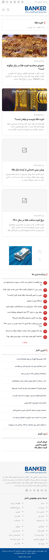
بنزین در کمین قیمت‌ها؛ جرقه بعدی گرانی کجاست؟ (24, 295)
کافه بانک (41, 531)
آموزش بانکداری (39, 539)
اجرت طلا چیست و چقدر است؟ (29, 119)
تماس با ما (40, 512)
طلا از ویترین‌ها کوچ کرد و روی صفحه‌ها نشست (31, 359)
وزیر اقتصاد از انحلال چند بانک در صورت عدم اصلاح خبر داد (23, 283)
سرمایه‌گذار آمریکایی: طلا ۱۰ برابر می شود (33, 374)
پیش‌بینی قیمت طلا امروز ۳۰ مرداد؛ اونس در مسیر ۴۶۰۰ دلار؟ (23, 324)
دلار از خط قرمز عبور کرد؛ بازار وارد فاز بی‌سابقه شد (30, 366)
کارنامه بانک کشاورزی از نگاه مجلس (35, 403)
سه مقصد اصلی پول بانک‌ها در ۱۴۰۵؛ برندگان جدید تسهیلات (27, 425)
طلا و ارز (17, 516)
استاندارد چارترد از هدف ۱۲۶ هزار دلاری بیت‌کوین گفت (29, 410)
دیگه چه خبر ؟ (39, 535)
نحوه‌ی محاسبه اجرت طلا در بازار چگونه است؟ (25, 67)
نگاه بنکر (17, 543)
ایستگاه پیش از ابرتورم (34, 301)
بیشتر (25, 342)
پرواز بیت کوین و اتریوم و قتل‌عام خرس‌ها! (27, 318)
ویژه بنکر (41, 543)
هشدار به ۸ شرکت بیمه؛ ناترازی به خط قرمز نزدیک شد (29, 417)
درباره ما (41, 508)
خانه (42, 503)
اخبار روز (41, 516)
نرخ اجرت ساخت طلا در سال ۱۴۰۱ (28, 220)
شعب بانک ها (15, 539)
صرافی (18, 526)
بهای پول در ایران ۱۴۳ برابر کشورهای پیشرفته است (24, 312)
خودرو (18, 512)
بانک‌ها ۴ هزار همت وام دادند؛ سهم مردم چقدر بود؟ (24, 336)
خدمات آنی (16, 531)
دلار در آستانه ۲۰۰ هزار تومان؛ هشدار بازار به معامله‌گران (29, 381)
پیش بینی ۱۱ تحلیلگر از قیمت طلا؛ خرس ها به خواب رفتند (22, 289)
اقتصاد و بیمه (15, 503)
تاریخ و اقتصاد (15, 508)
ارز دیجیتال (40, 520)
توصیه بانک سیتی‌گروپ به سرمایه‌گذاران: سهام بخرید (24, 306)
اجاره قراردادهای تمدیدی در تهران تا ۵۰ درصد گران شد (29, 396)
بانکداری (41, 526)
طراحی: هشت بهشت (24, 557)
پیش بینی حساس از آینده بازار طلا (28, 170)
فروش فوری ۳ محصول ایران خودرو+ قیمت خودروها (29, 388)
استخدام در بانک (14, 535)
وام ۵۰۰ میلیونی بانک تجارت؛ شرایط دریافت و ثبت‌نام (24, 331)
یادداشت (17, 520)
